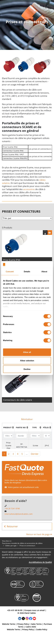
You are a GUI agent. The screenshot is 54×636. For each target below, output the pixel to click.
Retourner (12, 526)
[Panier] (49, 232)
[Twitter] (23, 618)
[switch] (47, 324)
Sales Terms (36, 624)
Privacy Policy (23, 624)
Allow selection (27, 360)
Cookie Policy (41, 629)
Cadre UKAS (31, 626)
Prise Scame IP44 (11, 259)
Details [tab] (27, 271)
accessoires (29, 189)
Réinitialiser (27, 419)
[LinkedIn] (19, 618)
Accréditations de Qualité (40, 562)
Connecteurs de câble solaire (17, 400)
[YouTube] (34, 618)
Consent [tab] (10, 271)
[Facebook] (30, 618)
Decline (27, 369)
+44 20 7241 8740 (12, 508)
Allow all (27, 352)
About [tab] (44, 271)
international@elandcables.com (19, 514)
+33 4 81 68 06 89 (14, 610)
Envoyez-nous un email (34, 610)
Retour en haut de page (38, 534)
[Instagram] (27, 618)
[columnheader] (8, 427)
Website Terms (8, 624)
